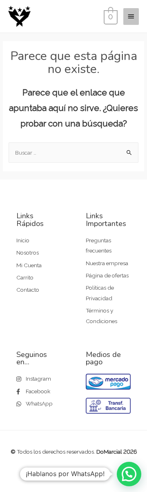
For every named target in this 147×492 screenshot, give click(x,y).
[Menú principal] (131, 16)
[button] (129, 474)
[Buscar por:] (73, 152)
